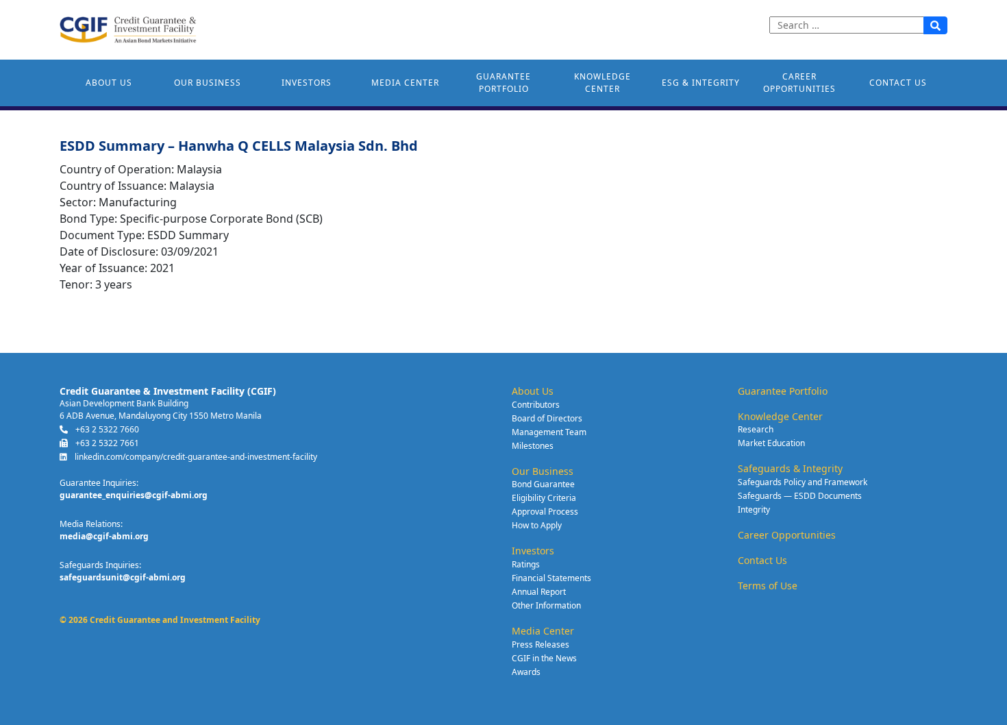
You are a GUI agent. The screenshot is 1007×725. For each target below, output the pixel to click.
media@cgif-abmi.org (104, 536)
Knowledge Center (602, 83)
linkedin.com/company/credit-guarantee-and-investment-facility (195, 457)
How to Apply (537, 525)
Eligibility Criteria (544, 498)
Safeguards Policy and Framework (802, 482)
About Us (109, 82)
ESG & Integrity (701, 82)
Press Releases (540, 644)
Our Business (207, 82)
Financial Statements (551, 578)
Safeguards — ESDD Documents (800, 496)
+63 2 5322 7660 (106, 429)
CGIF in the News (544, 658)
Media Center (405, 82)
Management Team (549, 432)
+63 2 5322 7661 (106, 443)
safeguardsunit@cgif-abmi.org (123, 577)
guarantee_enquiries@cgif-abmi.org (134, 495)
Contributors (536, 404)
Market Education (771, 443)
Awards (526, 672)
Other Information (546, 605)
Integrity (754, 509)
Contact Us (898, 82)
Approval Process (545, 511)
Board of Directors (547, 418)
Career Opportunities (799, 83)
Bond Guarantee (543, 484)
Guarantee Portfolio (503, 83)
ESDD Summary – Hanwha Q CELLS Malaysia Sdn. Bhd (239, 146)
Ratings (526, 564)
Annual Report (539, 592)
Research (755, 429)
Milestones (533, 446)
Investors (307, 82)
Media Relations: (91, 524)
